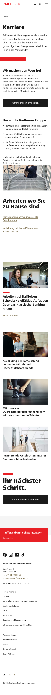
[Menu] (46, 4)
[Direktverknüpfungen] (35, 4)
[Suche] (40, 4)
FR (9, 675)
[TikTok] (23, 555)
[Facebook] (5, 555)
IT (14, 675)
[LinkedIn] (17, 555)
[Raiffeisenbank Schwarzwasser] (11, 4)
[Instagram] (11, 555)
